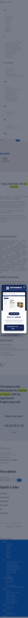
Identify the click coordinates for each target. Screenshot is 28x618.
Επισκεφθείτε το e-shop (13, 327)
